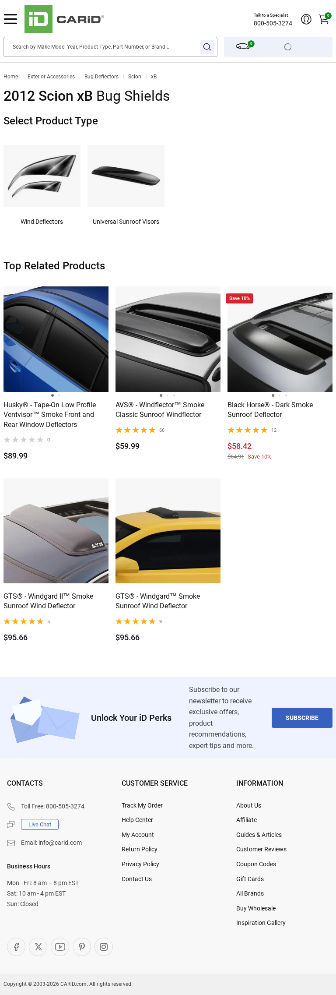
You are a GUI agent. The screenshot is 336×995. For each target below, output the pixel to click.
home (11, 77)
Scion (134, 77)
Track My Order (142, 805)
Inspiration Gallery (261, 922)
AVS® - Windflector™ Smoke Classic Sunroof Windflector (160, 410)
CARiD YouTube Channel (60, 947)
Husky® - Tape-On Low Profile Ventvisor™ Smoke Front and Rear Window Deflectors (50, 415)
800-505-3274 (273, 23)
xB (154, 77)
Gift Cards (250, 878)
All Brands (250, 893)
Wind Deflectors (42, 221)
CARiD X (38, 947)
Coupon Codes (256, 864)
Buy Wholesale (256, 908)
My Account (138, 834)
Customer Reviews (261, 849)
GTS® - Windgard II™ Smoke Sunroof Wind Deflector (48, 601)
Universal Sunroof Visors (126, 221)
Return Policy (140, 849)
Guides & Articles (259, 834)
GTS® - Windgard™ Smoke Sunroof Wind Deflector (158, 601)
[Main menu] (10, 19)
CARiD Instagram (103, 947)
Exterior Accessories (51, 77)
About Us (248, 805)
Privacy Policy (140, 864)
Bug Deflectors (101, 77)
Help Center (137, 819)
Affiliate (246, 819)
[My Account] (306, 19)
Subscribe (302, 717)
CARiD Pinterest (82, 947)
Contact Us (137, 878)
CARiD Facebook (16, 947)
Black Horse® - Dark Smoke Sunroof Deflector (270, 410)
